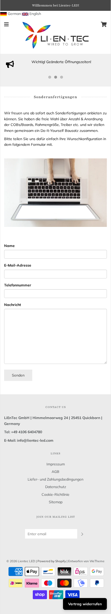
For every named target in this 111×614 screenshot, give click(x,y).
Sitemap (55, 502)
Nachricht (12, 304)
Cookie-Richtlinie (55, 494)
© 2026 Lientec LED (20, 561)
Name (9, 245)
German (14, 13)
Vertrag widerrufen (85, 604)
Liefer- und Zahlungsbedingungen (55, 479)
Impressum (55, 464)
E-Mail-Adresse (17, 265)
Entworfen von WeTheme (86, 561)
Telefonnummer (17, 285)
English (35, 13)
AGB (55, 471)
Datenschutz (55, 486)
